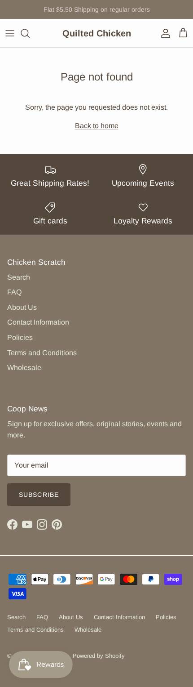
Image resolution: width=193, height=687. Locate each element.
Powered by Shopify (99, 655)
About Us (22, 307)
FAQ (14, 292)
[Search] (29, 33)
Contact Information (38, 322)
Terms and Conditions (42, 353)
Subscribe (39, 494)
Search (18, 277)
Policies (20, 337)
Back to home (96, 125)
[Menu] (10, 33)
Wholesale (24, 367)
